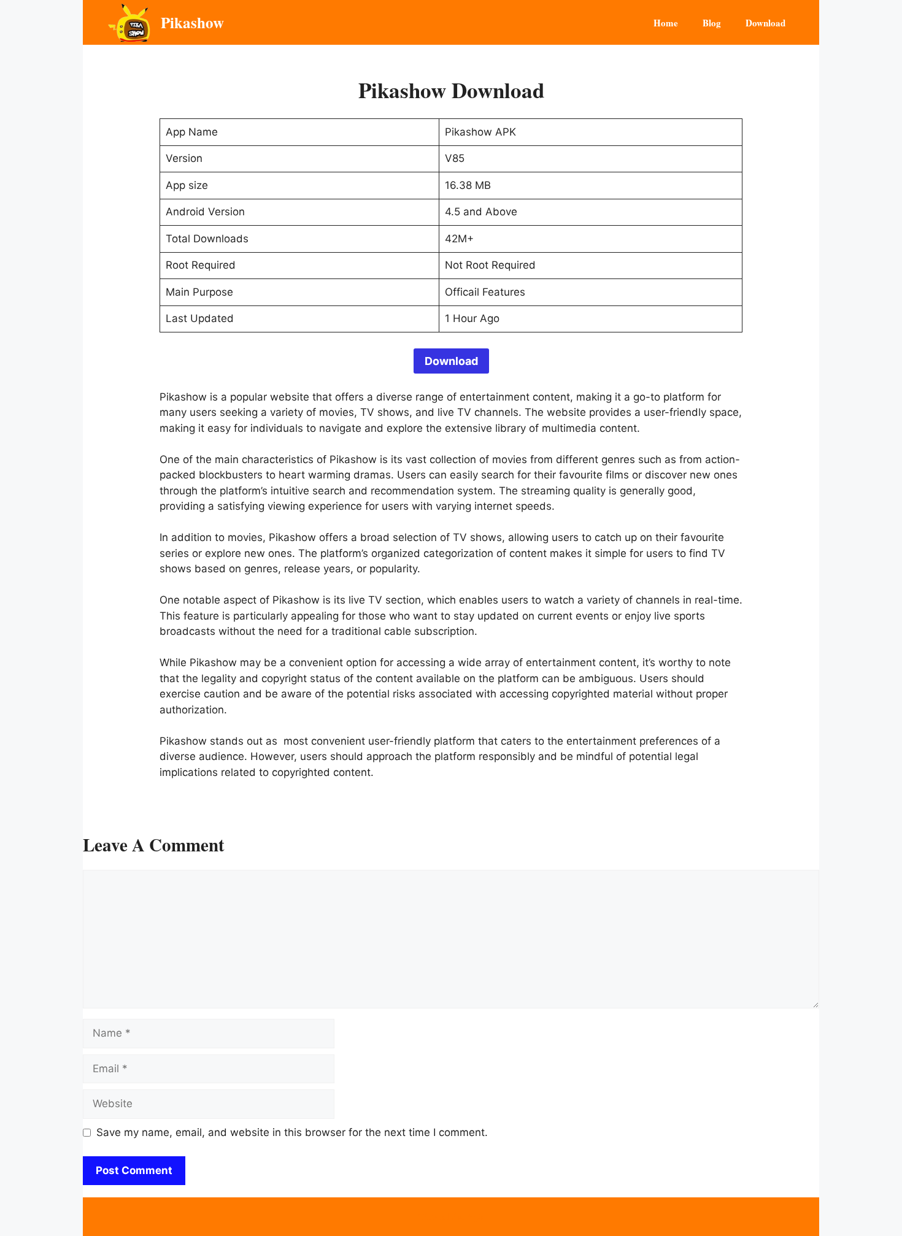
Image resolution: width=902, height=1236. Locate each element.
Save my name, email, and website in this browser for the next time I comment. (292, 1132)
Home (665, 22)
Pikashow (192, 22)
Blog (712, 22)
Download (765, 22)
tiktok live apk (451, 1216)
